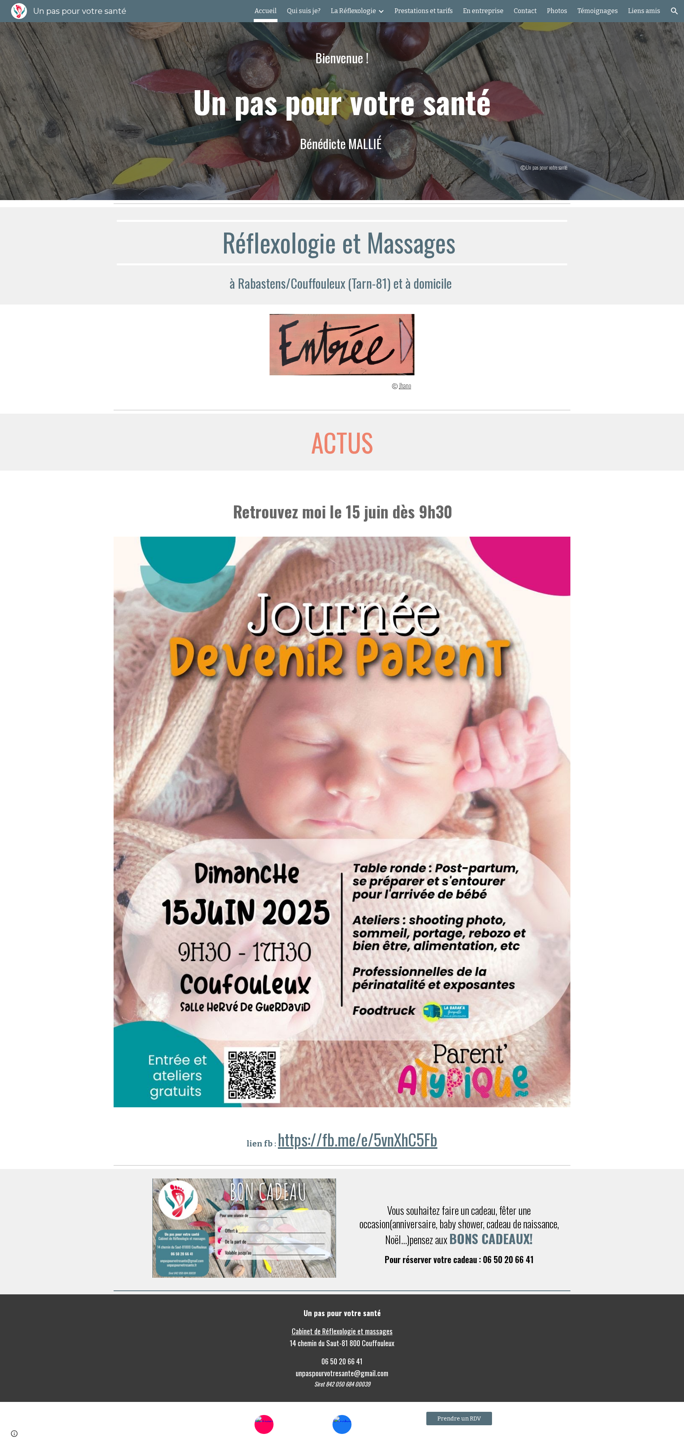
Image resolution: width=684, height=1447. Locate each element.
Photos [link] (557, 11)
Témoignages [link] (598, 11)
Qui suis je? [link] (304, 11)
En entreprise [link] (483, 11)
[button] (674, 11)
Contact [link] (525, 11)
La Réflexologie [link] (353, 11)
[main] (342, 101)
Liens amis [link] (644, 11)
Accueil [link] (266, 11)
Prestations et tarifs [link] (424, 11)
